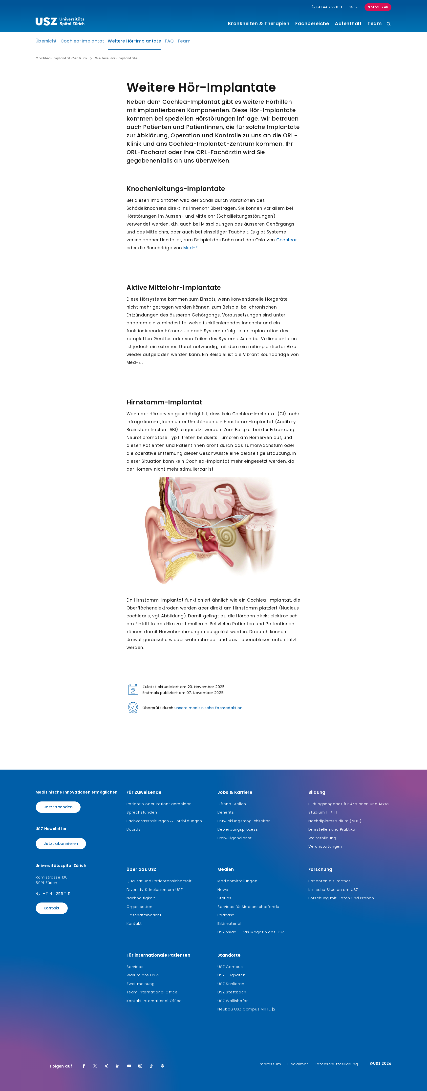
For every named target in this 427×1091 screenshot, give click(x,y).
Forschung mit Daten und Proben (341, 898)
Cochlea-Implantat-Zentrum (61, 58)
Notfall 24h (378, 7)
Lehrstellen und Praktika (331, 829)
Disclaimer (297, 1064)
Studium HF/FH (322, 812)
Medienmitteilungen (237, 880)
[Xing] (106, 1066)
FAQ (169, 41)
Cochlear (286, 240)
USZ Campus (230, 966)
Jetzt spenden (58, 807)
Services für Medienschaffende (248, 906)
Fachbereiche (312, 23)
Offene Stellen (231, 803)
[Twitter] (95, 1066)
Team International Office (152, 992)
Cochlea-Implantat (82, 41)
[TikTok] (151, 1066)
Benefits (225, 812)
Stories (224, 898)
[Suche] (388, 24)
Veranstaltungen (325, 846)
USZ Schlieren (230, 983)
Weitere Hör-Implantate (134, 42)
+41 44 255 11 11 (328, 7)
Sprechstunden (142, 812)
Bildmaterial (229, 923)
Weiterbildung (322, 837)
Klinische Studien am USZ (333, 889)
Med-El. (191, 248)
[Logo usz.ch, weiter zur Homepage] (60, 22)
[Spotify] (163, 1066)
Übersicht (46, 41)
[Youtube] (129, 1066)
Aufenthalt (348, 23)
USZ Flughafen (231, 975)
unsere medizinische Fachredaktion (208, 707)
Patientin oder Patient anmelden (159, 803)
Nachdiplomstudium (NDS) (334, 820)
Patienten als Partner (329, 880)
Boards (134, 829)
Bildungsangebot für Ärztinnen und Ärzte (348, 803)
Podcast (225, 915)
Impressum (270, 1064)
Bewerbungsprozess (237, 829)
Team (374, 23)
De (350, 7)
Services (135, 966)
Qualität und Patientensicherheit (159, 880)
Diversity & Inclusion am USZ (155, 889)
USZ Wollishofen (233, 1000)
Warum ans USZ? (143, 975)
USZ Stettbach (231, 992)
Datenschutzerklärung (336, 1064)
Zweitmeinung (141, 983)
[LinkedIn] (118, 1066)
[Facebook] (84, 1066)
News (222, 889)
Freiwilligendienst (234, 837)
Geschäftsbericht (144, 915)
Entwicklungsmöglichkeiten (244, 820)
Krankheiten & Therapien (259, 23)
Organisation (139, 906)
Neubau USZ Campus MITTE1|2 (246, 1009)
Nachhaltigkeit (141, 898)
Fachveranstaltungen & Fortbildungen (164, 820)
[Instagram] (140, 1066)
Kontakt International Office (154, 1000)
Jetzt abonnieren (61, 843)
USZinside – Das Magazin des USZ (250, 932)
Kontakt (52, 908)
